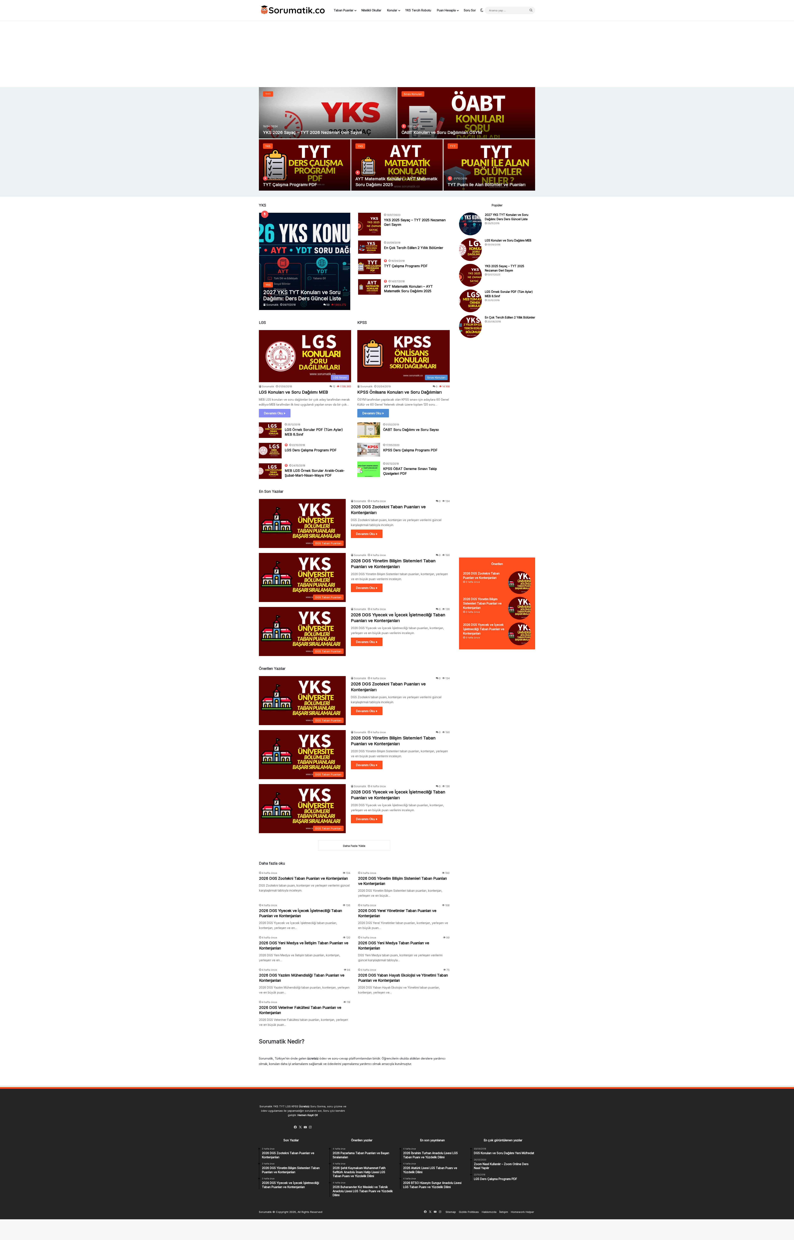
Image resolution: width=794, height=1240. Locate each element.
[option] (397, 139)
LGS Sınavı (410, 94)
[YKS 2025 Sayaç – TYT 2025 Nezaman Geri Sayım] (304, 165)
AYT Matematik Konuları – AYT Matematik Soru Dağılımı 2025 (408, 288)
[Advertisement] (397, 54)
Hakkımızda (489, 1212)
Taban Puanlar (343, 10)
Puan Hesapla (446, 10)
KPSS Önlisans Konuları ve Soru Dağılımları (399, 392)
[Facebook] (295, 1127)
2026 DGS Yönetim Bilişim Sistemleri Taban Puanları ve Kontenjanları (482, 603)
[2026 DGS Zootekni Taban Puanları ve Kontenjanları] (519, 582)
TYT (453, 146)
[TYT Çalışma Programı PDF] (369, 266)
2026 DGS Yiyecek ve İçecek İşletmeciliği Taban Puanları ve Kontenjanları (483, 629)
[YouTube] (305, 1127)
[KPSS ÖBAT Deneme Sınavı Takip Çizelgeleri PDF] (368, 469)
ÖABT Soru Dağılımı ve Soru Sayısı (411, 430)
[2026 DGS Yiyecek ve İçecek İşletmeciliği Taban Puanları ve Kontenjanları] (519, 633)
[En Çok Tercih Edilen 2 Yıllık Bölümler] (489, 165)
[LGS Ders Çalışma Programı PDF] (270, 450)
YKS (267, 94)
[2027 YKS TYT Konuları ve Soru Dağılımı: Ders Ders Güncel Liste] (328, 112)
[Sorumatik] (292, 10)
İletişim (503, 1212)
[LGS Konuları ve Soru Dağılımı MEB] (466, 112)
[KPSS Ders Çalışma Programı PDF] (368, 450)
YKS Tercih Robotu (418, 10)
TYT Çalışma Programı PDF (406, 266)
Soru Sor (470, 10)
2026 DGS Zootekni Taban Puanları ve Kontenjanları (303, 878)
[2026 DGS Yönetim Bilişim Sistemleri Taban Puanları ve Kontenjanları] (519, 608)
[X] (300, 1127)
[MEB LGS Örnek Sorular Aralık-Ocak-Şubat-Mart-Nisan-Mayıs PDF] (270, 471)
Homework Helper (522, 1212)
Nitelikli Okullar (371, 10)
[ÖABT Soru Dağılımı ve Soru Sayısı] (368, 430)
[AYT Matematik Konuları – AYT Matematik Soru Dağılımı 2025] (369, 287)
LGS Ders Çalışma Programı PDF (311, 450)
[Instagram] (310, 1127)
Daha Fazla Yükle (354, 845)
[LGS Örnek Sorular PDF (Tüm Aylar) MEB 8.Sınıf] (397, 165)
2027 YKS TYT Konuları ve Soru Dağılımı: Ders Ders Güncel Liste (327, 132)
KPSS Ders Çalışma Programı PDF (410, 450)
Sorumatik (272, 304)
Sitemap (451, 1212)
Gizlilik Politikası (469, 1212)
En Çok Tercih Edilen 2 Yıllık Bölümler (484, 184)
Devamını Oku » (274, 413)
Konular (392, 10)
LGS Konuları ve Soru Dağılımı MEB (436, 132)
